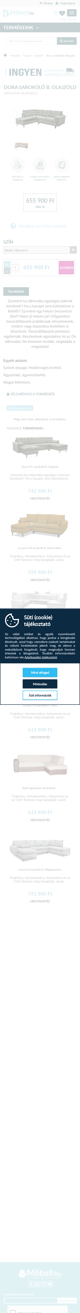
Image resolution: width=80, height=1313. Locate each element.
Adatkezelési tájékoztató (40, 657)
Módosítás (40, 684)
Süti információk (40, 695)
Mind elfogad (40, 672)
